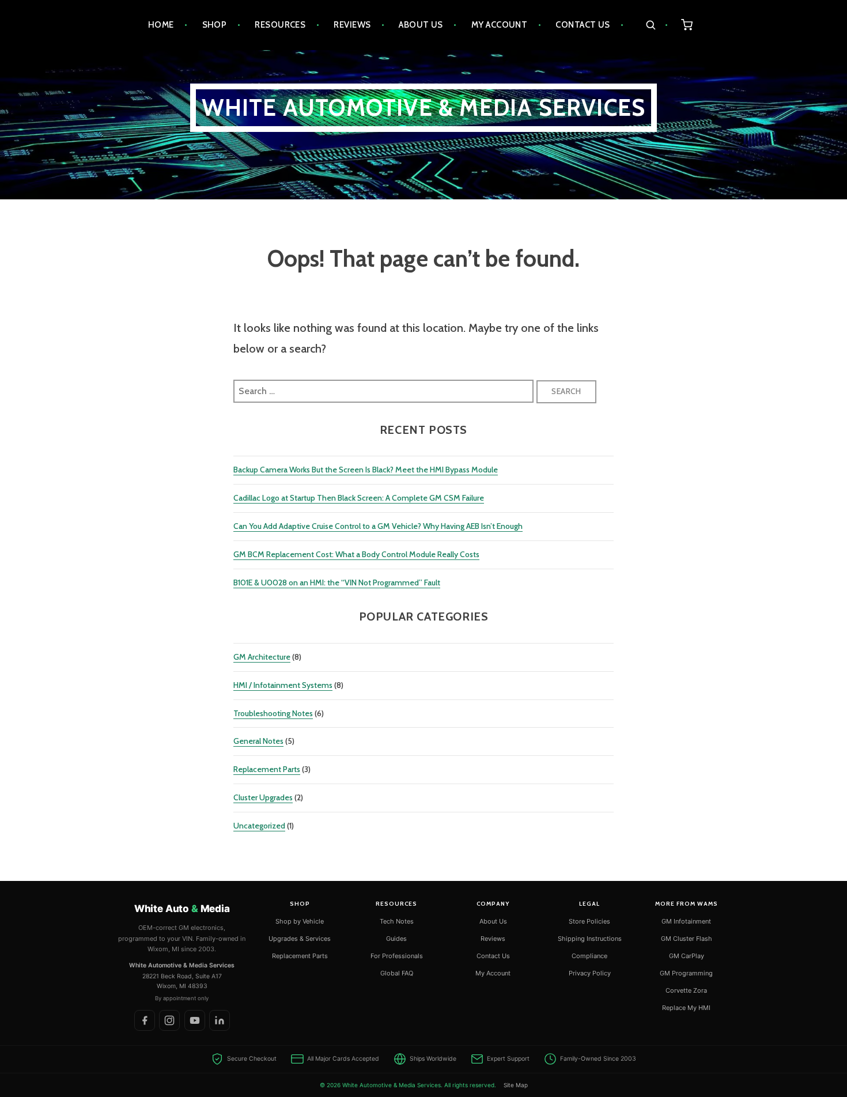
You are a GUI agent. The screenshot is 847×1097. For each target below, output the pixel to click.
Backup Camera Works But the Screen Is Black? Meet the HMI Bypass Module (365, 469)
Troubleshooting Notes (273, 713)
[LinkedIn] (219, 1020)
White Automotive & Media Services (424, 107)
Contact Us (582, 25)
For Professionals (396, 956)
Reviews (352, 25)
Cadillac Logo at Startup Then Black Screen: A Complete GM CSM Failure (358, 498)
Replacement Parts (266, 769)
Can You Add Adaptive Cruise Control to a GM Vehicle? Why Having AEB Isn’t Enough (378, 526)
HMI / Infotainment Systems (282, 685)
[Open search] (656, 25)
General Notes (258, 741)
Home (161, 25)
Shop (214, 25)
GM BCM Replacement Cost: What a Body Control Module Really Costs (356, 554)
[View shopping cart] (687, 25)
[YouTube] (194, 1020)
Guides (396, 939)
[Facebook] (144, 1020)
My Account (499, 25)
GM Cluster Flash (686, 939)
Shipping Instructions (590, 939)
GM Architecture (261, 657)
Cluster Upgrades (263, 797)
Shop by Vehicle (299, 921)
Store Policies (589, 921)
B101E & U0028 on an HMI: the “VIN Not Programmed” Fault (336, 582)
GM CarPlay (686, 956)
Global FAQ (396, 973)
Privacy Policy (590, 973)
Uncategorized (259, 825)
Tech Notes (397, 921)
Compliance (589, 956)
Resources (280, 25)
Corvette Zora (686, 990)
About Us (421, 25)
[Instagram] (169, 1020)
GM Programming (686, 973)
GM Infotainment (686, 921)
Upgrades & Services (300, 939)
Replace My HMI (686, 1008)
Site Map (516, 1084)
